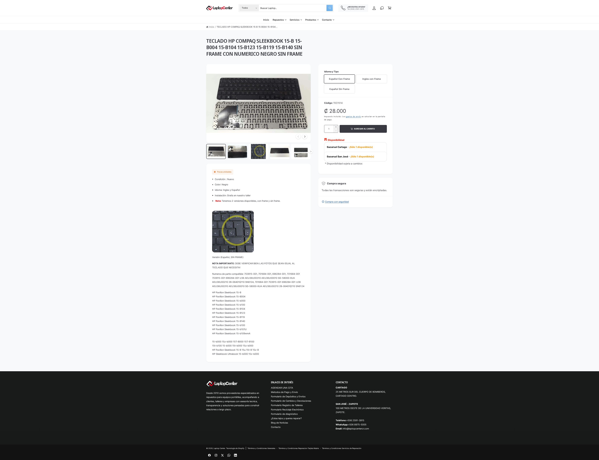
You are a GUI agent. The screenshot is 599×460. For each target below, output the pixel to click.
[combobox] (297, 8)
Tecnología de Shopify (235, 448)
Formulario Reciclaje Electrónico (287, 409)
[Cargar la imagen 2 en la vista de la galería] (237, 151)
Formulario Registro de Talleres (287, 405)
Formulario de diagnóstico (284, 414)
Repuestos (278, 19)
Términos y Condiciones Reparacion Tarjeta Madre (298, 448)
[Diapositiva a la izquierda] (298, 136)
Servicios (295, 19)
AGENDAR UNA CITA (282, 387)
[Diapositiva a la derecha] (304, 136)
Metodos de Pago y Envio (284, 392)
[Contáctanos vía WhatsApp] (382, 8)
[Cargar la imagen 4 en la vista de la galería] (280, 151)
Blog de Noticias (279, 422)
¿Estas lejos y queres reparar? (286, 418)
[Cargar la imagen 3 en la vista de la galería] (258, 151)
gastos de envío (353, 116)
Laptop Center (219, 448)
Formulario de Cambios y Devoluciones (291, 400)
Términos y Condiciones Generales (261, 448)
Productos (310, 19)
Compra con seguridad (337, 201)
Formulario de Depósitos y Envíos (288, 396)
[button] (389, 8)
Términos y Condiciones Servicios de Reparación (341, 448)
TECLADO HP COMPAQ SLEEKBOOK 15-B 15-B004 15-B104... (247, 27)
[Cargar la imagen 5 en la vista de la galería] (301, 151)
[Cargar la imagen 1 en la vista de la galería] (216, 151)
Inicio (211, 27)
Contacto (327, 19)
